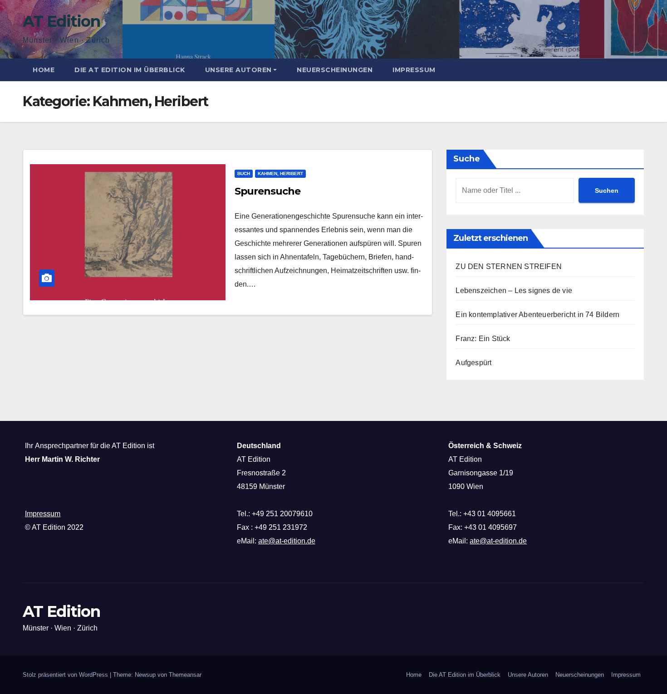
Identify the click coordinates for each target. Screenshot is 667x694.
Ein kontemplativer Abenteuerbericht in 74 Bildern (537, 314)
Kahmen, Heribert (280, 173)
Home (43, 70)
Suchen (606, 190)
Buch (243, 173)
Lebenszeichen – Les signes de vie (514, 290)
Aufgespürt (473, 363)
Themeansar (185, 674)
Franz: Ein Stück (483, 338)
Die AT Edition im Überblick (129, 70)
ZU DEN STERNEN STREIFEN (509, 266)
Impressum (414, 70)
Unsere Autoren (238, 70)
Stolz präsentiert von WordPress (66, 674)
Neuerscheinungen (335, 70)
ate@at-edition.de (286, 541)
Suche (466, 159)
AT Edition (61, 21)
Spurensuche (267, 191)
